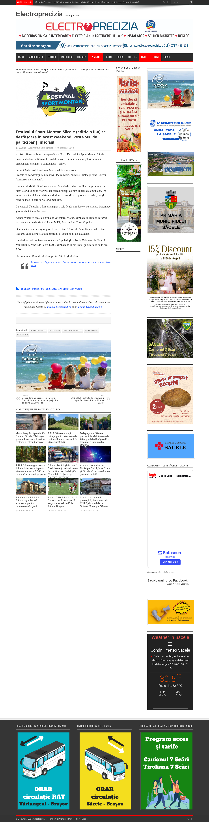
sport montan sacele (72, 330)
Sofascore (170, 572)
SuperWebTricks (173, 584)
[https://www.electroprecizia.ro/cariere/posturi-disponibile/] (170, 164)
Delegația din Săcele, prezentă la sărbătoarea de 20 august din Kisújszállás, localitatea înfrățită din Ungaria (94, 439)
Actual (29, 69)
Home (22, 69)
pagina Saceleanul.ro (59, 306)
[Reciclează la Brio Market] (128, 114)
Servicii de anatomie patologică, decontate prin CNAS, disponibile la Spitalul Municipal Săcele (94, 502)
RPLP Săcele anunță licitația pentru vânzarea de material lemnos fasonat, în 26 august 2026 (62, 437)
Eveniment (96, 57)
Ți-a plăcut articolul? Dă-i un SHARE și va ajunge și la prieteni (51, 288)
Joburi (120, 57)
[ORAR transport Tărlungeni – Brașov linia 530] (43, 771)
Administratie (36, 57)
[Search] (191, 2)
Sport (156, 57)
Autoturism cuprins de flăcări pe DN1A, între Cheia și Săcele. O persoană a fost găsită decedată (95, 469)
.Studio (84, 819)
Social (108, 57)
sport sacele (91, 330)
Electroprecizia (39, 14)
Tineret (145, 57)
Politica (52, 57)
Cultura (132, 57)
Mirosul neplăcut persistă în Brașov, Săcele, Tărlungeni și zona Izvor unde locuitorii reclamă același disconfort (30, 437)
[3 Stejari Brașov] (128, 203)
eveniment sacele (38, 330)
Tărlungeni (67, 57)
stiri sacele (22, 334)
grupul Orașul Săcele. (90, 306)
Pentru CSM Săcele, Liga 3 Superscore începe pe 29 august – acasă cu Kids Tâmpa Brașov (62, 502)
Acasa (21, 57)
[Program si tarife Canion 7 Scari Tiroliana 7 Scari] (166, 771)
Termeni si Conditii (57, 819)
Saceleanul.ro (40, 819)
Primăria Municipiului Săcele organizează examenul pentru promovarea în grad (27, 502)
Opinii (167, 57)
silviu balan (54, 330)
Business (81, 57)
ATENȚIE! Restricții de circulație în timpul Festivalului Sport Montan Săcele (87, 399)
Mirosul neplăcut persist (44, 2)
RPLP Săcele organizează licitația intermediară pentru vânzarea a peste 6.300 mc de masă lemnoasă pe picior (31, 469)
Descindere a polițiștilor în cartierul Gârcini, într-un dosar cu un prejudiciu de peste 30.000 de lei (40, 399)
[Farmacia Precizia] (63, 391)
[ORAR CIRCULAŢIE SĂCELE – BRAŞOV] (104, 771)
